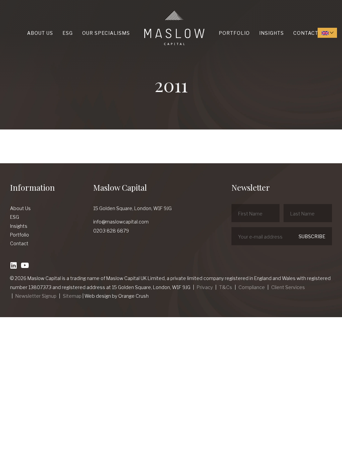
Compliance (251, 287)
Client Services (288, 287)
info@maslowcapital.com (121, 221)
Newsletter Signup (35, 296)
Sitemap (72, 296)
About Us (40, 33)
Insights (271, 33)
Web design (97, 296)
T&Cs (225, 287)
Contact (305, 33)
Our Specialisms (106, 33)
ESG (67, 33)
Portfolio (234, 33)
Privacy (205, 287)
